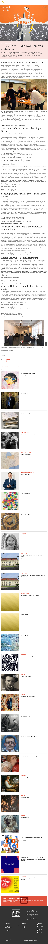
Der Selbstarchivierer (26, 414)
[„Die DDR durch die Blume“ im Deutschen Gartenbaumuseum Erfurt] (10, 852)
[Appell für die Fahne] (10, 529)
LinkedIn (40, 929)
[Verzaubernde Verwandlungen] (10, 388)
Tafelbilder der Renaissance (28, 696)
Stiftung (8, 924)
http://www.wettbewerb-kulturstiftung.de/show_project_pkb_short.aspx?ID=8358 (16, 190)
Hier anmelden (42, 903)
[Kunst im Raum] (10, 812)
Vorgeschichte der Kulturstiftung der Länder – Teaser (32, 555)
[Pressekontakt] (10, 630)
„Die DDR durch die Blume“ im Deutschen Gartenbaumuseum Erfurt (31, 838)
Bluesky (40, 924)
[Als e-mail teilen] (6, 359)
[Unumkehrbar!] (10, 408)
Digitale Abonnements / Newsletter (24, 924)
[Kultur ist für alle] (10, 489)
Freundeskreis (24, 929)
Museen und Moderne (26, 676)
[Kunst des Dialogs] (10, 832)
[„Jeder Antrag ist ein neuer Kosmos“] (10, 549)
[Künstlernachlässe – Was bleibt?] (10, 751)
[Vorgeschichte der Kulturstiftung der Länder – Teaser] (10, 569)
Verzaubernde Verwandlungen (28, 373)
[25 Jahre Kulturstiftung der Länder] (10, 670)
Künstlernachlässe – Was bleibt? (29, 736)
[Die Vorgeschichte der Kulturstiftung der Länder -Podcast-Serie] (10, 590)
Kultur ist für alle (25, 474)
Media (8, 930)
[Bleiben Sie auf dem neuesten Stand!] (10, 610)
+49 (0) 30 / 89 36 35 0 (32, 919)
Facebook (41, 926)
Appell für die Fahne (26, 514)
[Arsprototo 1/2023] (10, 509)
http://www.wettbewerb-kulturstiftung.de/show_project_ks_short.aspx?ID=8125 (15, 254)
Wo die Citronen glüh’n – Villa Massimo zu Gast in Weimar (33, 878)
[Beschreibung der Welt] (10, 791)
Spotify (40, 932)
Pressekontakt (24, 614)
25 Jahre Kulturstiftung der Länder (29, 656)
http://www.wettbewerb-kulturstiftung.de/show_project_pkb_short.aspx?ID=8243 (16, 221)
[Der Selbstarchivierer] (10, 428)
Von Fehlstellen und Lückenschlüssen (30, 757)
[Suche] (43, 3)
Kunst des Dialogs (25, 817)
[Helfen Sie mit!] (10, 650)
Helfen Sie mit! (24, 635)
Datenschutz (38, 938)
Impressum (21, 938)
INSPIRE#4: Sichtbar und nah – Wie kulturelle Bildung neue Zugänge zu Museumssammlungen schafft (33, 859)
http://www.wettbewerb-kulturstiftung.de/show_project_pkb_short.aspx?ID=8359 (16, 157)
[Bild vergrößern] (46, 343)
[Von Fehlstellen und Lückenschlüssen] (10, 771)
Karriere (24, 927)
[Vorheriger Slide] (38, 347)
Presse (24, 926)
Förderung (8, 926)
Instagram (41, 927)
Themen (8, 929)
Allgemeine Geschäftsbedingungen (30, 940)
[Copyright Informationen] (47, 40)
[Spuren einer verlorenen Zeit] (10, 448)
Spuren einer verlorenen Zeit (28, 434)
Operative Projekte (8, 927)
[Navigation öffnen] (46, 2)
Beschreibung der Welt (26, 777)
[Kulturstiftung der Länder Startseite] (4, 2)
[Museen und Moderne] (10, 691)
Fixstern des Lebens (26, 454)
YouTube (40, 930)
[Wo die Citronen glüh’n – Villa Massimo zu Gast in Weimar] (10, 892)
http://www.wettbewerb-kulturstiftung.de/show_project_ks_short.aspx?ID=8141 (15, 283)
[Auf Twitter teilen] (9, 359)
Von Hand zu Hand (25, 716)
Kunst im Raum (25, 797)
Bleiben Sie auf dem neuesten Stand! (30, 595)
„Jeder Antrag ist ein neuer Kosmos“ (30, 535)
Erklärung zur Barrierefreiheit (29, 938)
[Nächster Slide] (46, 347)
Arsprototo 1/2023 (25, 493)
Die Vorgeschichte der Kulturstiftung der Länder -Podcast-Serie (33, 576)
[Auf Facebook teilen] (8, 359)
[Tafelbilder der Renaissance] (10, 711)
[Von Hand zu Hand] (10, 731)
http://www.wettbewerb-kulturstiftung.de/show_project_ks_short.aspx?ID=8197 (16, 308)
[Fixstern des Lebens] (10, 469)
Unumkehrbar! (24, 393)
